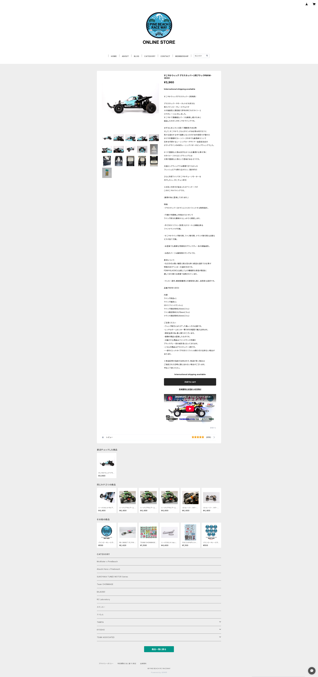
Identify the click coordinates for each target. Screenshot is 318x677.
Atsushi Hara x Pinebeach (108, 569)
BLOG (136, 56)
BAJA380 (101, 592)
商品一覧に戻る (159, 649)
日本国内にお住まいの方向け (190, 389)
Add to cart (190, 382)
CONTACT (165, 56)
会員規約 (143, 663)
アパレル (100, 615)
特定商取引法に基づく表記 (127, 663)
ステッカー (101, 607)
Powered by (156, 672)
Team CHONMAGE (105, 584)
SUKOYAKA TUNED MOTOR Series (112, 577)
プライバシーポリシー (106, 663)
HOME (114, 56)
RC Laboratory (103, 599)
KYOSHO (101, 630)
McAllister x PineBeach (107, 561)
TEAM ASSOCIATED (106, 637)
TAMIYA (100, 622)
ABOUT (125, 56)
